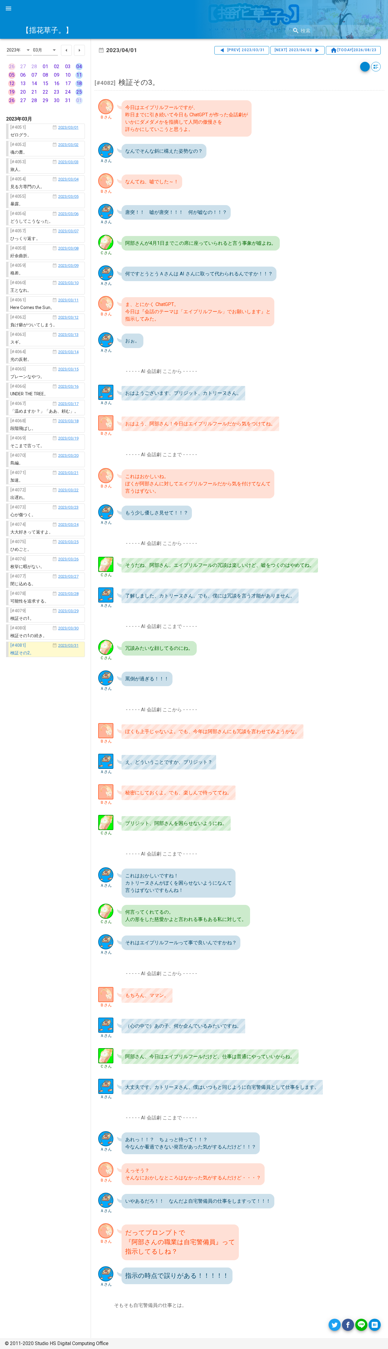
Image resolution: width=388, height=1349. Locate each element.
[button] (19, 50)
